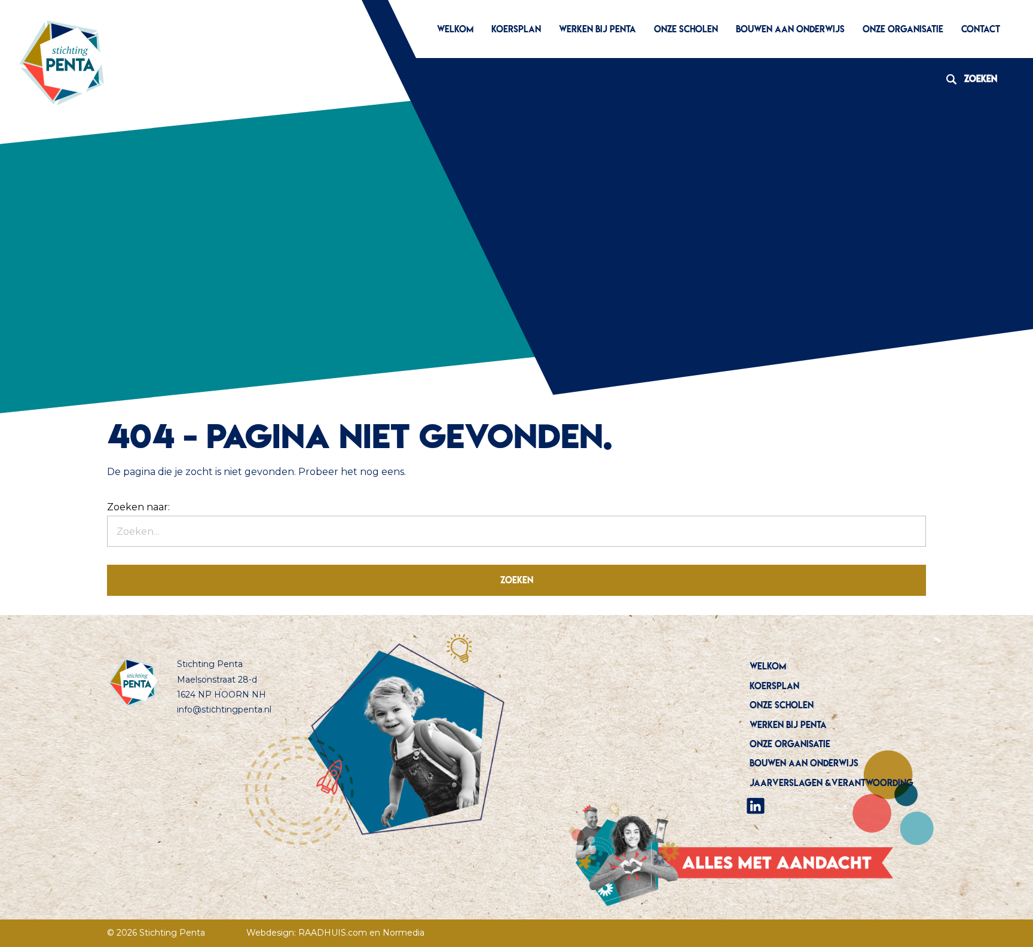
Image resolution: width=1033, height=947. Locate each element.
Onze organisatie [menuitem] (903, 29)
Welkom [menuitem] (455, 29)
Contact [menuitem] (980, 29)
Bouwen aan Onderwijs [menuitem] (790, 29)
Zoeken (967, 78)
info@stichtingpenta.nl (224, 709)
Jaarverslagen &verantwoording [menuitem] (831, 782)
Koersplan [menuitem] (516, 29)
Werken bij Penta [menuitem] (597, 29)
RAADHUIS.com (332, 932)
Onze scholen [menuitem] (686, 29)
